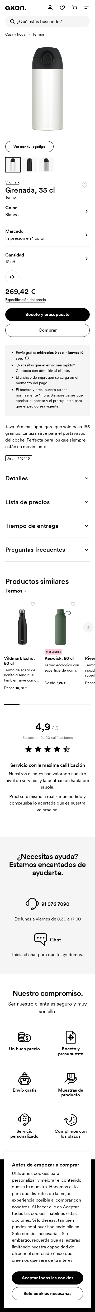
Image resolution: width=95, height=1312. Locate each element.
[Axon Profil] (15, 7)
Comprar (48, 330)
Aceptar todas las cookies (47, 1278)
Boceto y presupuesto (47, 314)
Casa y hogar (16, 34)
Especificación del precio (25, 299)
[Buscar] (11, 21)
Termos (38, 34)
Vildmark (12, 182)
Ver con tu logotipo (29, 146)
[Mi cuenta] (50, 8)
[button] (13, 164)
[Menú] (86, 8)
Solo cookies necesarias (47, 1293)
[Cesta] (74, 8)
